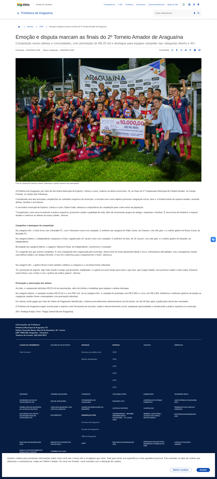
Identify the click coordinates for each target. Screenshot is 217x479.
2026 (41, 27)
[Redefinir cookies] (198, 5)
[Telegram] (195, 50)
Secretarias (140, 5)
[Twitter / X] (181, 50)
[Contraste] (189, 5)
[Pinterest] (190, 50)
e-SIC (120, 5)
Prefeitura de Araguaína (37, 13)
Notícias (30, 27)
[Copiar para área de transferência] (199, 50)
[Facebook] (177, 50)
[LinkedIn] (186, 50)
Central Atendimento (156, 5)
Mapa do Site (173, 5)
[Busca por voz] (195, 13)
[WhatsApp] (172, 50)
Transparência (109, 5)
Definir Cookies (180, 470)
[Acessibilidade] (194, 5)
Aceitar (203, 470)
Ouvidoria (129, 5)
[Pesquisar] (198, 13)
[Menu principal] (18, 13)
